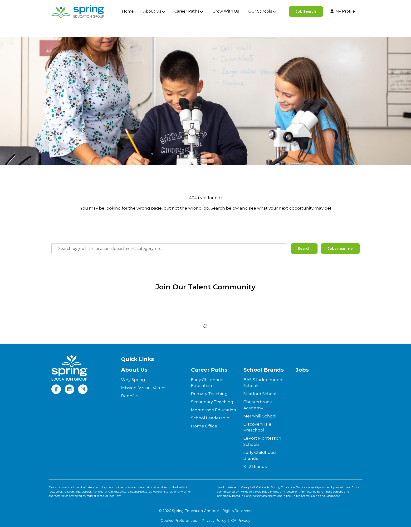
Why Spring (133, 379)
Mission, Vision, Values (143, 387)
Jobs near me (340, 248)
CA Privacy (240, 520)
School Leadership (210, 418)
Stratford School (259, 393)
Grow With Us (225, 11)
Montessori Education (213, 409)
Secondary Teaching (212, 401)
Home (128, 11)
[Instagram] (83, 389)
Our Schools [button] (260, 11)
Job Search (306, 11)
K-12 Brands (255, 466)
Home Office (204, 426)
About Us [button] (152, 11)
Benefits (129, 395)
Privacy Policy (214, 520)
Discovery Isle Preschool (257, 427)
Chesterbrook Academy (257, 404)
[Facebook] (56, 389)
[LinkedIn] (69, 389)
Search (304, 248)
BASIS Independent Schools (263, 382)
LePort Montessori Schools (262, 441)
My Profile (345, 11)
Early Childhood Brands (259, 455)
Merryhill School (259, 416)
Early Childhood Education (207, 382)
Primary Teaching (209, 393)
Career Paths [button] (186, 11)
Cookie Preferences (179, 520)
